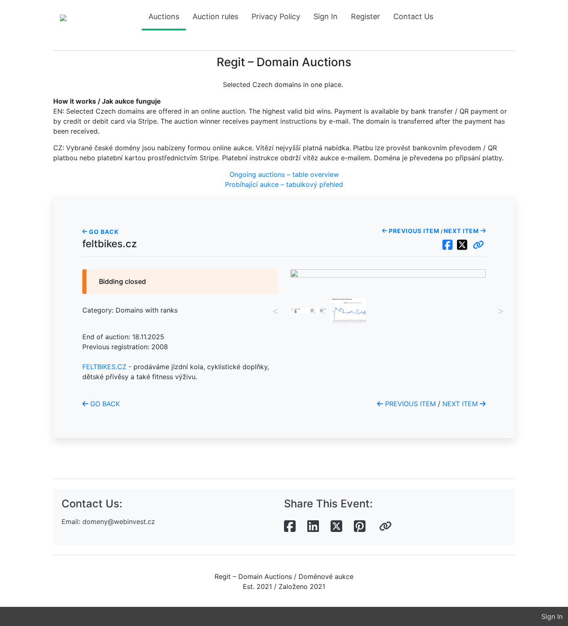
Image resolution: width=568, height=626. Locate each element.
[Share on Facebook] (290, 527)
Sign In (326, 16)
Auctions (163, 16)
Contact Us (413, 16)
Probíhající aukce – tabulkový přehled (284, 184)
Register (365, 16)
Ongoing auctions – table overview (284, 174)
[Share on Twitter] (336, 527)
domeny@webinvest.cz (118, 521)
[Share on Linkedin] (313, 527)
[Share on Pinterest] (359, 527)
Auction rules (215, 16)
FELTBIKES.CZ (104, 367)
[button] (478, 245)
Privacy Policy (276, 16)
